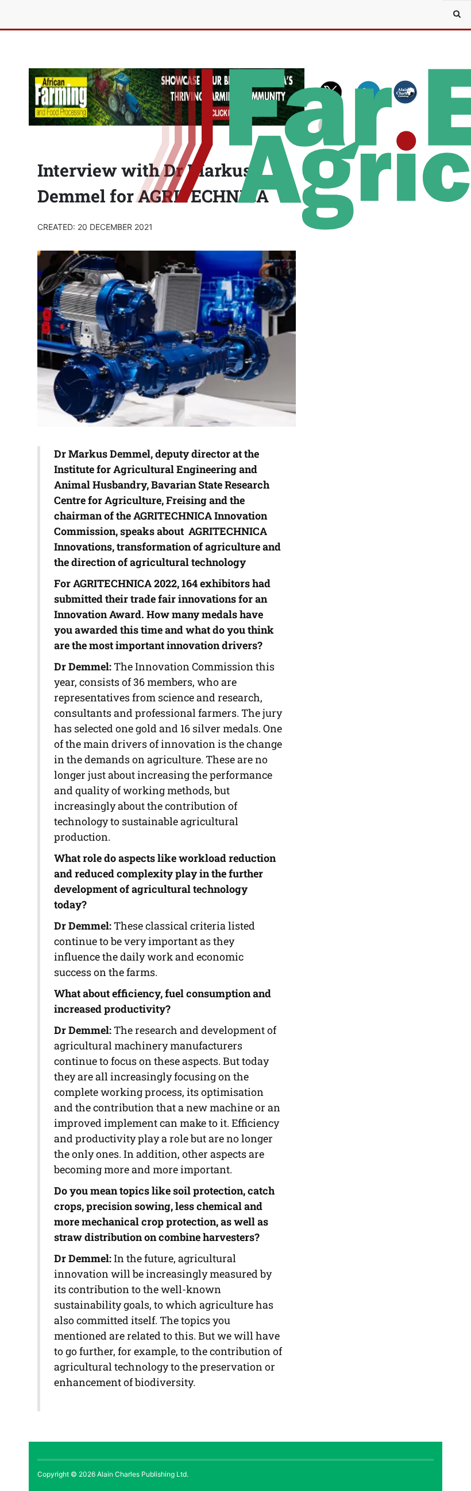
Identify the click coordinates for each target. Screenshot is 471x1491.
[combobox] (456, 14)
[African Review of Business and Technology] (63, 14)
